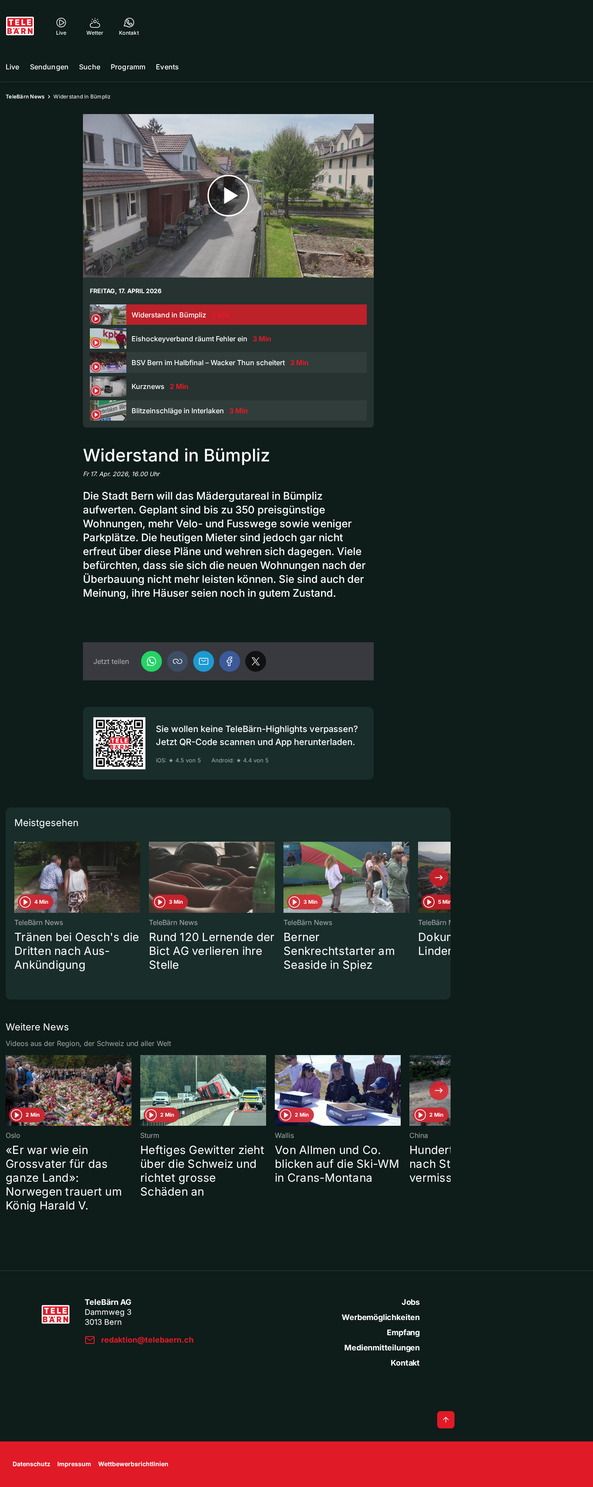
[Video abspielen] (228, 196)
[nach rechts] (438, 877)
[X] (255, 661)
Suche (89, 66)
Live (13, 66)
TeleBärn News (25, 96)
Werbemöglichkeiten (381, 1317)
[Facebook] (229, 661)
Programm (128, 66)
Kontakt (405, 1362)
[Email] (203, 661)
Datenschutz (31, 1463)
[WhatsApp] (151, 661)
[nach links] (17, 877)
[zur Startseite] (20, 26)
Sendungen (49, 66)
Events (167, 66)
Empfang (403, 1332)
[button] (177, 661)
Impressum (74, 1463)
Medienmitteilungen (382, 1347)
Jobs (411, 1302)
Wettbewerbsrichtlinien (133, 1463)
